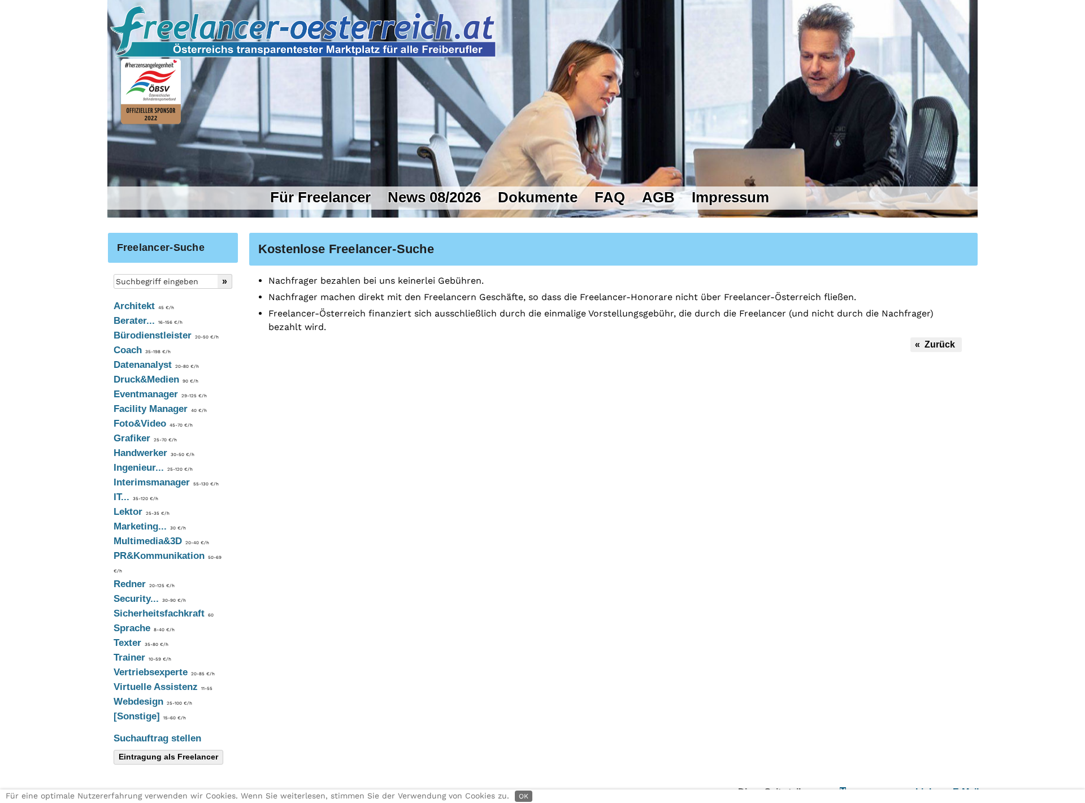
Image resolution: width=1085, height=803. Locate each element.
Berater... (148, 320)
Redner (144, 584)
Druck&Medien (156, 379)
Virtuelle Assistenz (163, 687)
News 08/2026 (434, 197)
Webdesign (153, 701)
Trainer (142, 657)
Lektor (142, 511)
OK (524, 796)
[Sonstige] (150, 716)
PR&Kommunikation (168, 562)
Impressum (730, 197)
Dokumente (538, 197)
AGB (658, 197)
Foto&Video (153, 423)
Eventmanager (160, 394)
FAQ (609, 197)
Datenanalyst (156, 364)
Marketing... (150, 526)
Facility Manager (160, 408)
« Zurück (936, 344)
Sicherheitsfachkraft (164, 613)
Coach (142, 350)
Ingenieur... (153, 467)
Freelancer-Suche (161, 247)
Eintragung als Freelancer (168, 756)
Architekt (144, 306)
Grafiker (145, 438)
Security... (150, 598)
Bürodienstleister (166, 335)
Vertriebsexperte (164, 672)
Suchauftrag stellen (157, 738)
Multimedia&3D (161, 541)
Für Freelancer (320, 197)
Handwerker (154, 453)
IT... (136, 497)
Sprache (144, 628)
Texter (141, 642)
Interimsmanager (166, 482)
